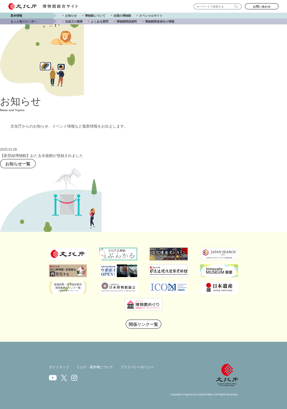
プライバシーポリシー (137, 367)
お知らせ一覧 (17, 164)
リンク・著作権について (94, 367)
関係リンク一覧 (143, 324)
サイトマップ (59, 367)
